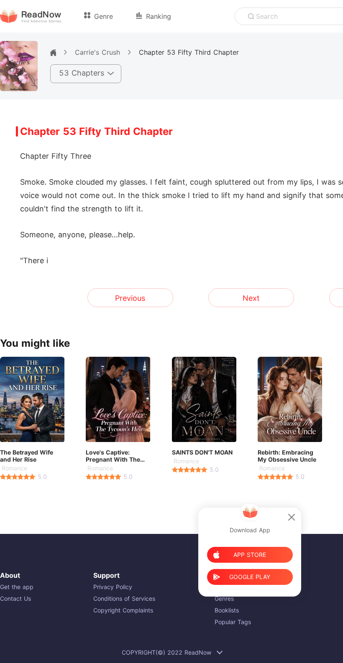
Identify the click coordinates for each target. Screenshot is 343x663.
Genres (224, 598)
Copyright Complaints (123, 610)
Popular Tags (233, 621)
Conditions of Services (124, 598)
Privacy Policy (112, 586)
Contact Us (15, 598)
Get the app (16, 586)
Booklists (227, 610)
